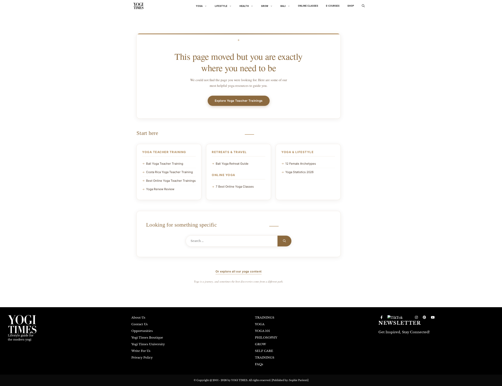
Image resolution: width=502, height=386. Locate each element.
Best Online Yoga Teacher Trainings (171, 181)
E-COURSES (332, 6)
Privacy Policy (142, 357)
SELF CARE (264, 351)
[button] (363, 6)
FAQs (259, 364)
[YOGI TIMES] (138, 6)
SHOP (350, 6)
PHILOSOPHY (266, 337)
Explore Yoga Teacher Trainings (239, 101)
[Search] (284, 241)
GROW (264, 6)
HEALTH (244, 6)
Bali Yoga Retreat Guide (232, 163)
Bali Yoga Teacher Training (164, 163)
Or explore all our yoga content (239, 271)
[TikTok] (395, 317)
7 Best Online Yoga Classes (235, 186)
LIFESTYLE (221, 6)
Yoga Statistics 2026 (299, 172)
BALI (283, 6)
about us (138, 317)
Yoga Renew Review (160, 189)
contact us (139, 324)
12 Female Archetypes (300, 163)
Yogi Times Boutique (147, 337)
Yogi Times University (148, 344)
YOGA (199, 6)
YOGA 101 (262, 331)
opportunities (142, 331)
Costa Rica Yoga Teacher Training (169, 172)
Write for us (140, 351)
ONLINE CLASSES (308, 6)
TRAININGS (264, 317)
